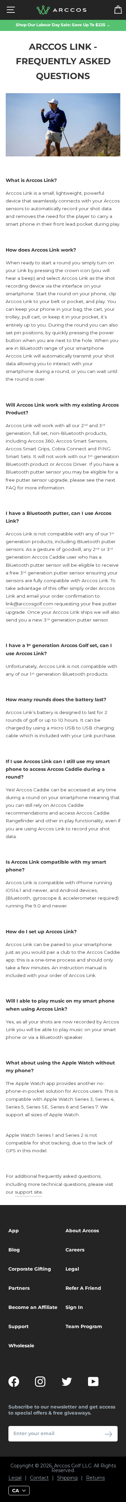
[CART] (113, 10)
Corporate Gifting (29, 1269)
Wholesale (21, 1346)
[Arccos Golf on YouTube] (93, 1381)
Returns (95, 1477)
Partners (19, 1288)
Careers (75, 1250)
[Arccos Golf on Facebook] (13, 1381)
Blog (14, 1250)
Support (18, 1326)
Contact (39, 1477)
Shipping (67, 1477)
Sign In (74, 1307)
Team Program (84, 1326)
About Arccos (82, 1231)
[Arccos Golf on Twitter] (66, 1381)
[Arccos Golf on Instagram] (40, 1381)
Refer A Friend (83, 1288)
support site (28, 1192)
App (13, 1231)
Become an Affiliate (32, 1307)
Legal (72, 1269)
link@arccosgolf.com (29, 603)
